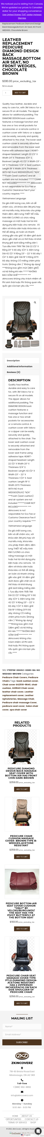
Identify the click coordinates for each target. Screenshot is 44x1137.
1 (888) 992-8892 (22, 1087)
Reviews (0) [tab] (13, 372)
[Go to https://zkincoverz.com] (22, 1058)
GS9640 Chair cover (23, 688)
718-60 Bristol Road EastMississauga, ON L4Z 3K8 (22, 1073)
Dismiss (22, 18)
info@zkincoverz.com (22, 1095)
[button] (35, 302)
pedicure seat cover (13, 706)
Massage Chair (25, 698)
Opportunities (13, 1119)
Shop (33, 1122)
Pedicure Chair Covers (14, 677)
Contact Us (31, 1119)
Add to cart (20, 92)
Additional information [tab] (19, 366)
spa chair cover (18, 709)
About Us (27, 1115)
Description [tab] (13, 360)
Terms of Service (17, 1122)
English (27, 1135)
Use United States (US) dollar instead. (22, 14)
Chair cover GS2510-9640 (16, 684)
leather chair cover (13, 691)
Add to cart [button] (22, 789)
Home (15, 1115)
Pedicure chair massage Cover (19, 702)
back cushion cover (27, 680)
